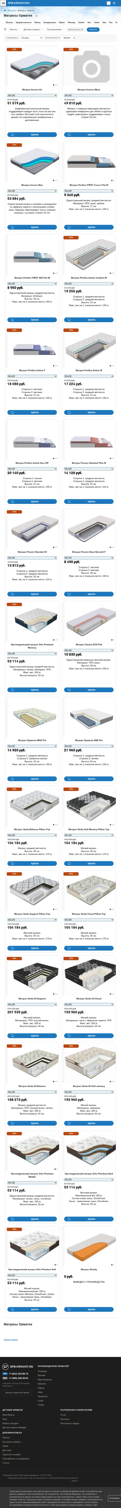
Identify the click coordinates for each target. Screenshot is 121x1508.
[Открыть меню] (3, 3)
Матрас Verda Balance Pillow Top (32, 829)
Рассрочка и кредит (69, 1423)
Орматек (42, 1384)
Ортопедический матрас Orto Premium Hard (89, 1173)
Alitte (40, 1392)
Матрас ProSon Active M (89, 370)
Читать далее (11, 1339)
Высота (13, 29)
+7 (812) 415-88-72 (18, 1373)
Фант (5, 1419)
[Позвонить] (106, 3)
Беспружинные (50, 22)
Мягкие (37, 22)
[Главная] (5, 10)
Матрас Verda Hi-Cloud (88, 998)
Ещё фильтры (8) (75, 29)
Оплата (6, 1437)
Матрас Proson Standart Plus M (89, 463)
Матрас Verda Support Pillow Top (32, 914)
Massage (71, 22)
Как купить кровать (12, 1442)
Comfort (81, 22)
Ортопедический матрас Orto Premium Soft (32, 1269)
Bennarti (41, 1375)
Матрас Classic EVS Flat (89, 644)
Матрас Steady (89, 1269)
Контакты (64, 1419)
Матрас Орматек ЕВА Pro (89, 740)
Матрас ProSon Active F (32, 370)
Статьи (6, 1463)
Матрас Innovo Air (32, 89)
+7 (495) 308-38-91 (18, 1378)
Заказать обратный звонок (17, 1393)
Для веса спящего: (32, 29)
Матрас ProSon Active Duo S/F (32, 463)
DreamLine (43, 1396)
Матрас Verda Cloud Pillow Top (89, 914)
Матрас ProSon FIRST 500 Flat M (32, 278)
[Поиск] (114, 3)
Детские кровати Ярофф (14, 1427)
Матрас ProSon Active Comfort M (89, 278)
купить (35, 134)
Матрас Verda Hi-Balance (32, 1086)
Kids (104, 22)
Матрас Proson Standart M (32, 552)
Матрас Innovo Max (32, 185)
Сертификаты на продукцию (16, 1458)
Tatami (96, 22)
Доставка (7, 1450)
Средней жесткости (23, 22)
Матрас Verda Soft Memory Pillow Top (89, 829)
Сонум (41, 1405)
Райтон (41, 1388)
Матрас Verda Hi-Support (32, 998)
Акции (5, 1446)
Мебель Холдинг (11, 1423)
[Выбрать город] (109, 3)
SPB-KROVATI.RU (19, 3)
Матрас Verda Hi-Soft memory (89, 1086)
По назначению (54, 29)
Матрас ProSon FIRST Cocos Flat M (89, 185)
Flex (110, 22)
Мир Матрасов (45, 1379)
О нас (63, 1415)
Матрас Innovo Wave (89, 89)
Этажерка (42, 1371)
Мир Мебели (8, 1415)
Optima (62, 22)
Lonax (40, 1400)
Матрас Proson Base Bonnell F (89, 552)
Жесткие (9, 22)
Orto (89, 22)
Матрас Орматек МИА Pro (32, 740)
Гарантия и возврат (12, 1454)
